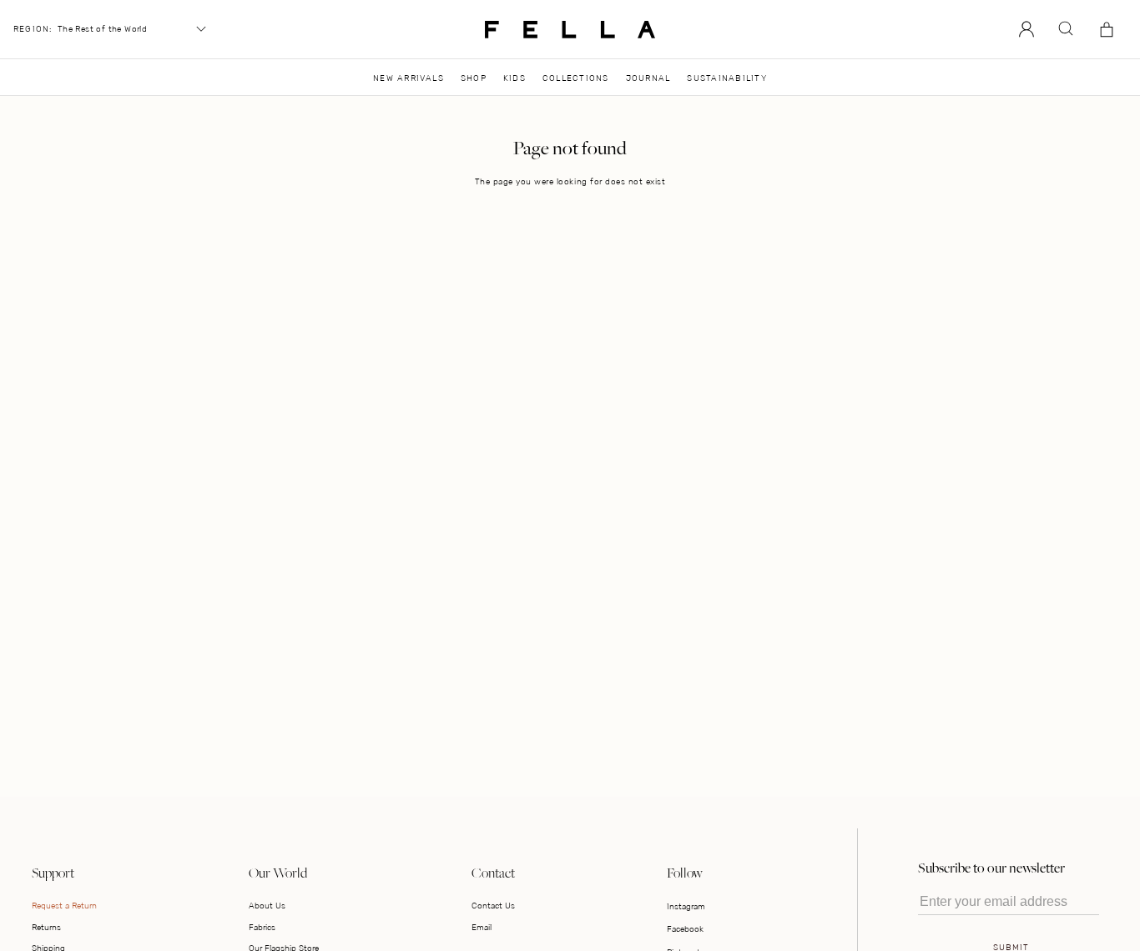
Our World (278, 872)
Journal (648, 78)
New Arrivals (408, 78)
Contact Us (493, 905)
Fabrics (262, 927)
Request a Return (64, 905)
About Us (267, 905)
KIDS (514, 78)
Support (53, 872)
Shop (474, 78)
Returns (46, 927)
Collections (575, 78)
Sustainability (726, 78)
